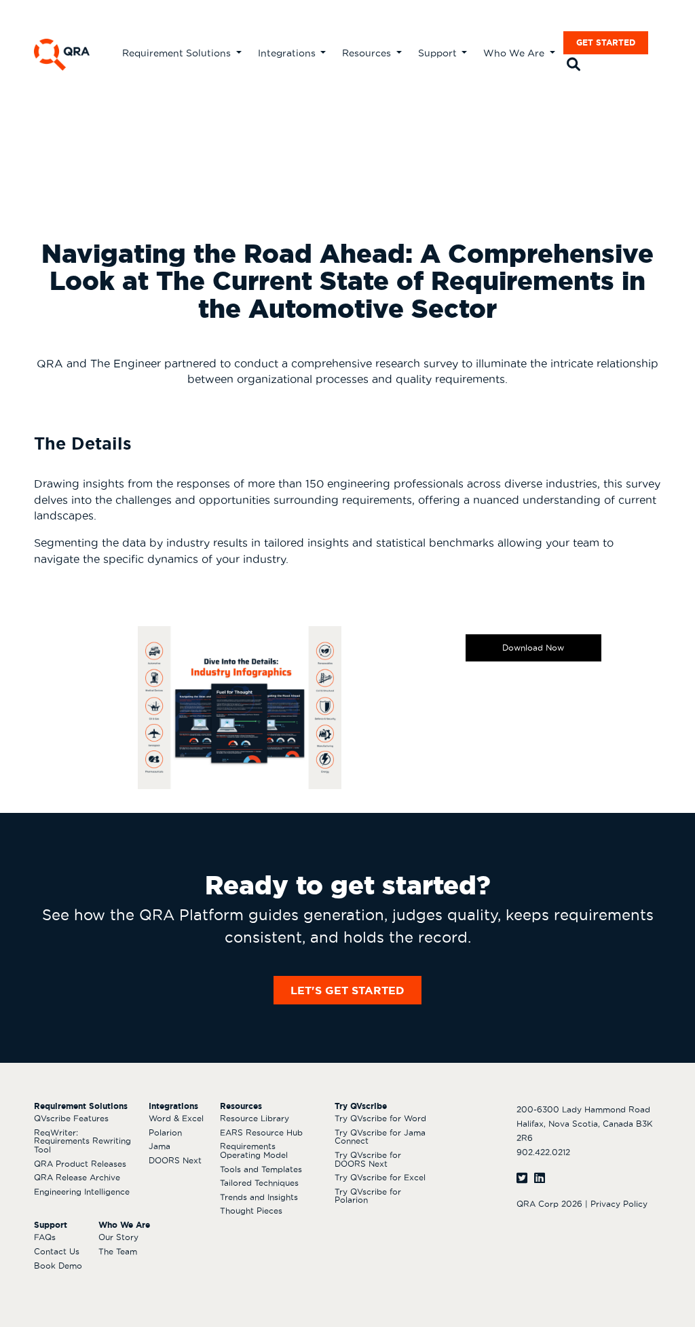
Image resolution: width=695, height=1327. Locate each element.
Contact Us (56, 1251)
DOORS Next (175, 1160)
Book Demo (58, 1265)
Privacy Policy (618, 1203)
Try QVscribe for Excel (380, 1177)
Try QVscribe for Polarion (368, 1196)
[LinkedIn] (539, 1177)
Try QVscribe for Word (380, 1118)
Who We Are (515, 53)
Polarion (165, 1132)
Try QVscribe (361, 1106)
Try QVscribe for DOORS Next (368, 1159)
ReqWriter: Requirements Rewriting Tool (82, 1141)
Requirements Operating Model (254, 1150)
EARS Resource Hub (261, 1132)
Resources (368, 53)
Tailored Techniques (259, 1182)
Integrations (288, 53)
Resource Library (254, 1118)
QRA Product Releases (80, 1163)
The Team (117, 1251)
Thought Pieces (251, 1210)
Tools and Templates (261, 1169)
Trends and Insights (259, 1197)
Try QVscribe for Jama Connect (380, 1137)
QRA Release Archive (77, 1177)
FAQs (45, 1237)
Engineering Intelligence (82, 1191)
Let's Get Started (347, 990)
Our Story (118, 1237)
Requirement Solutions (177, 53)
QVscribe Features (71, 1118)
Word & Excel (176, 1118)
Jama (159, 1146)
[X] (521, 1177)
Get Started (605, 42)
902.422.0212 (543, 1152)
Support (438, 53)
